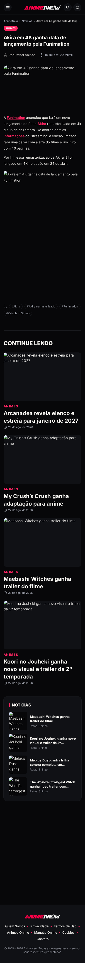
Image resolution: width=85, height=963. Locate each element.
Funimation (16, 117)
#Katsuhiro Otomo (17, 313)
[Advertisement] (43, 269)
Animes (10, 28)
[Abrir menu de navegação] (8, 7)
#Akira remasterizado (41, 306)
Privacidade (39, 926)
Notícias (27, 21)
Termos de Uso (65, 926)
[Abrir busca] (68, 7)
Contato (43, 939)
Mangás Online (45, 932)
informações (14, 136)
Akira (41, 124)
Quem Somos (15, 926)
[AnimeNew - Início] (42, 7)
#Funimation (70, 306)
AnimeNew (11, 21)
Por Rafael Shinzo (22, 55)
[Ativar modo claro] (77, 7)
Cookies (68, 932)
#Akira (16, 306)
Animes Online (18, 932)
